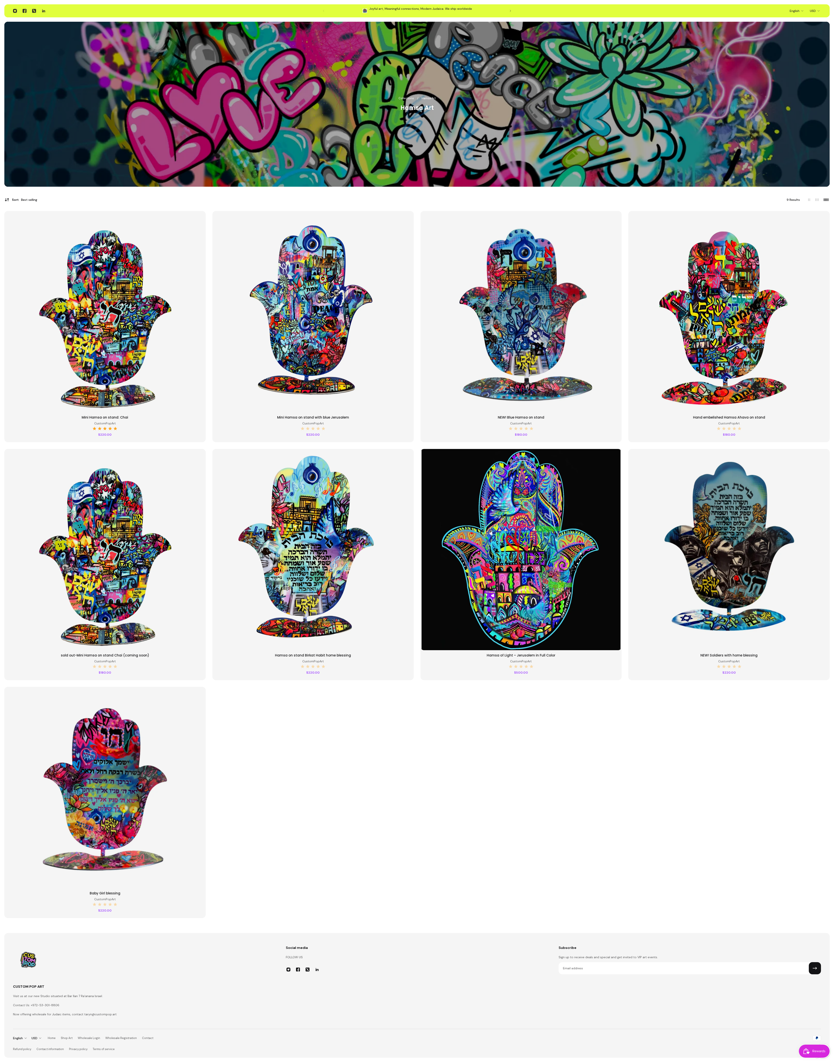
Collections (407, 98)
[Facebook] (24, 11)
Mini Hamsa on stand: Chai (105, 417)
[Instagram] (15, 11)
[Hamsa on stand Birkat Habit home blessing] (313, 549)
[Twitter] (34, 11)
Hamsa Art (429, 98)
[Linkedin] (43, 11)
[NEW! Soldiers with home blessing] (729, 549)
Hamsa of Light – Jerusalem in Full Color (521, 655)
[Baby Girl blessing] (105, 787)
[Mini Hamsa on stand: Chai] (105, 311)
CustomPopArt (105, 423)
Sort (24, 200)
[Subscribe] (815, 968)
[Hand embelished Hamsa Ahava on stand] (729, 311)
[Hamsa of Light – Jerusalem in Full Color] (521, 549)
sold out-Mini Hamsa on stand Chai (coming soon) (105, 655)
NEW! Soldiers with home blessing (729, 655)
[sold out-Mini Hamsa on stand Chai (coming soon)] (105, 549)
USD (813, 11)
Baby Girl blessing (105, 893)
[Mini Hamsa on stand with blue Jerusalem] (313, 311)
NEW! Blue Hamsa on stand (521, 417)
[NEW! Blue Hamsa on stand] (521, 311)
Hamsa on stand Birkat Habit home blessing (313, 655)
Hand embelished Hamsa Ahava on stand (729, 417)
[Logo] (28, 961)
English (794, 11)
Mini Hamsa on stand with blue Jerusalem (313, 417)
